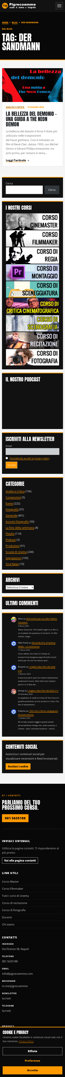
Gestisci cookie (18, 766)
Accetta (32, 1070)
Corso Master (10, 881)
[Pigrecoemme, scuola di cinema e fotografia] (19, 6)
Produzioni (13, 546)
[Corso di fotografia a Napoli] (33, 357)
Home (5, 22)
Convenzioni (13, 497)
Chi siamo (8, 924)
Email (9, 445)
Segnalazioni (14, 558)
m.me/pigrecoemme (15, 986)
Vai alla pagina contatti (20, 860)
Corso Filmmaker (12, 888)
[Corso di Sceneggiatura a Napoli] (33, 289)
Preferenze (32, 1061)
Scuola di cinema (16, 552)
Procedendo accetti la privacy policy (30, 458)
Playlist (10, 533)
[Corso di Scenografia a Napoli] (33, 323)
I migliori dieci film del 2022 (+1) (43, 690)
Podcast (11, 540)
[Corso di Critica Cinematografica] (33, 306)
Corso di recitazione (14, 903)
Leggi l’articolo (16, 160)
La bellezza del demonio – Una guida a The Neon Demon (31, 119)
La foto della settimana (20, 528)
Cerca (9, 183)
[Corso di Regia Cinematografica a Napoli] (33, 255)
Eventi (9, 503)
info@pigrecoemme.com (17, 974)
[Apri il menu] (59, 5)
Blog (15, 22)
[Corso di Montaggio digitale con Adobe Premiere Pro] (33, 272)
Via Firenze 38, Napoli (15, 949)
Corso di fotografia (14, 910)
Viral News (12, 564)
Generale (11, 515)
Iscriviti (6, 998)
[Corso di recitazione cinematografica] (33, 340)
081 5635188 (15, 818)
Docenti (7, 917)
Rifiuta (32, 1051)
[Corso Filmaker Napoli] (33, 238)
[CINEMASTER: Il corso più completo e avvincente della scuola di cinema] (33, 221)
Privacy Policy (26, 1041)
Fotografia (12, 509)
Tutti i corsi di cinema (15, 896)
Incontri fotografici (17, 521)
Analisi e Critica (15, 107)
